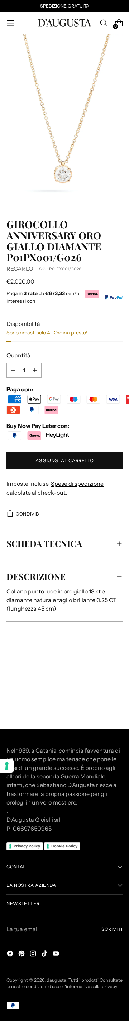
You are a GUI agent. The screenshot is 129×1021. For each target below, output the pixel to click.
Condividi (28, 514)
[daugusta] (64, 23)
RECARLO (19, 268)
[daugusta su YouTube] (56, 954)
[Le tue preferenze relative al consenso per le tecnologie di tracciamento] (7, 766)
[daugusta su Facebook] (10, 954)
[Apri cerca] (103, 23)
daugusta (56, 980)
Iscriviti (111, 929)
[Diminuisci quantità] (34, 370)
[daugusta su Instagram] (33, 954)
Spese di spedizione (77, 483)
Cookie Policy (64, 846)
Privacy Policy (27, 846)
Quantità (18, 355)
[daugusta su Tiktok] (45, 954)
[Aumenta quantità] (13, 370)
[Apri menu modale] (10, 23)
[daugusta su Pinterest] (22, 954)
